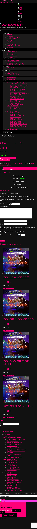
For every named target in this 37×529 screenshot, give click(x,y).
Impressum (10, 47)
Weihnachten (3, 165)
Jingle (32, 163)
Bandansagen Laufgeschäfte (15, 63)
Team (4, 49)
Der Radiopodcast (12, 73)
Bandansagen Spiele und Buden (15, 64)
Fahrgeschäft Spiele (16, 96)
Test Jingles (10, 72)
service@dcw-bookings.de (7, 2)
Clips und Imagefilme (16, 101)
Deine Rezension (5, 207)
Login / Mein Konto (8, 132)
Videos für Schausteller (14, 100)
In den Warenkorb (5, 160)
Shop (4, 81)
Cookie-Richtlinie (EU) (12, 44)
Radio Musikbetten (15, 121)
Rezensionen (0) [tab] (8, 169)
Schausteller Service (13, 75)
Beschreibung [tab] (7, 168)
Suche (1, 424)
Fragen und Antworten (13, 37)
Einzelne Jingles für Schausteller (19, 93)
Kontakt (9, 41)
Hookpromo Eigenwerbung (17, 95)
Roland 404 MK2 (11, 67)
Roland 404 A (10, 69)
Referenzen (10, 36)
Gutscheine (6, 434)
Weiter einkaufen (9, 515)
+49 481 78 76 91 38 (6, 1)
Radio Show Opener (15, 122)
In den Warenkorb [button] (8, 289)
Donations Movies (15, 107)
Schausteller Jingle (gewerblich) (16, 82)
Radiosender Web (12, 54)
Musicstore (10, 128)
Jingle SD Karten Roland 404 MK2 (19, 83)
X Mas (9, 165)
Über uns (9, 34)
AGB (8, 43)
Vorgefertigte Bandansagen (18, 88)
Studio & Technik (11, 39)
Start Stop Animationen (16, 104)
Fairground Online (15, 108)
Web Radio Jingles (12, 111)
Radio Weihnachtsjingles (17, 125)
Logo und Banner (11, 79)
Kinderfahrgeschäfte (13, 62)
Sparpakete (13, 110)
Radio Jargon (10, 57)
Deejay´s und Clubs (12, 52)
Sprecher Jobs (11, 40)
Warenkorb (6, 131)
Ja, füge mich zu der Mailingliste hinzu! (13, 232)
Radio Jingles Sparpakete (17, 115)
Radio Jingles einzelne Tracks (18, 124)
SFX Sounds (13, 86)
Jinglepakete (13, 97)
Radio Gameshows (15, 113)
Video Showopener (15, 103)
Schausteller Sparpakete (17, 99)
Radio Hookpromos (15, 117)
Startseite (6, 33)
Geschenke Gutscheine (13, 129)
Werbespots (10, 53)
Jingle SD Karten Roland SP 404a (19, 85)
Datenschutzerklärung (13, 46)
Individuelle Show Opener (17, 92)
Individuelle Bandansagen (17, 89)
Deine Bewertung (5, 204)
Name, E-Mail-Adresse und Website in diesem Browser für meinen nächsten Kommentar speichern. (17, 228)
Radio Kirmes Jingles (16, 118)
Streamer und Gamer (12, 106)
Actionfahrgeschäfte (13, 60)
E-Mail (2, 224)
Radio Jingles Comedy (16, 120)
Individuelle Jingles (15, 90)
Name (2, 221)
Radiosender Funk (12, 56)
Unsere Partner (11, 78)
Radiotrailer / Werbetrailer (18, 126)
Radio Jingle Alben (15, 114)
